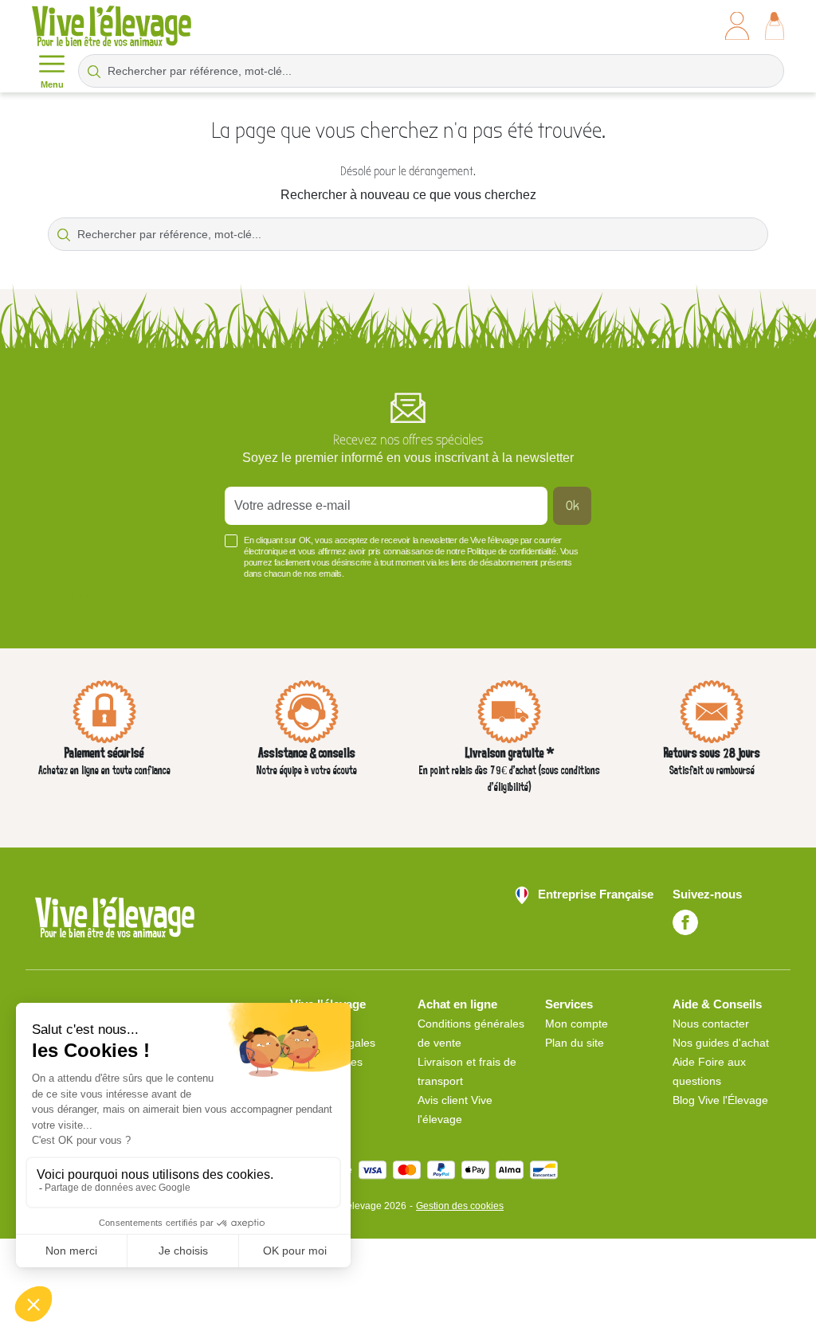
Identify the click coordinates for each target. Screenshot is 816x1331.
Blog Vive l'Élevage (720, 1100)
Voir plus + (68, 597)
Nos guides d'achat (721, 1042)
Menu (52, 84)
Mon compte (576, 1023)
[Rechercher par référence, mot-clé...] (94, 71)
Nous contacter (711, 1023)
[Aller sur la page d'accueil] (111, 26)
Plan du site (574, 1042)
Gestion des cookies (460, 1206)
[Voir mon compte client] (737, 26)
